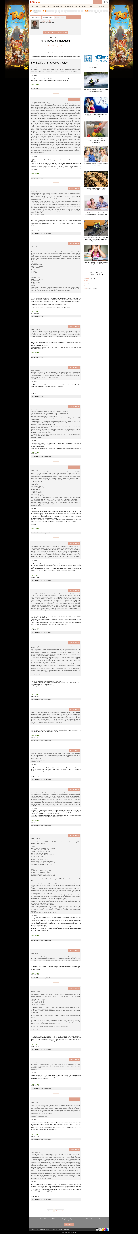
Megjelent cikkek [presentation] (47, 17)
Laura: (91, 288)
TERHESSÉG (43, 6)
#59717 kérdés (74, 1099)
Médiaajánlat (43, 1219)
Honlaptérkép (72, 1219)
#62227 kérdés (74, 642)
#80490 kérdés (74, 367)
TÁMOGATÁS (97, 2)
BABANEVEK (101, 6)
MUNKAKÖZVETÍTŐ (57, 2)
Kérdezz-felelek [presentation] (59, 17)
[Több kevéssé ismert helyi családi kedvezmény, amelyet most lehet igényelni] (96, 203)
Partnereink (81, 1219)
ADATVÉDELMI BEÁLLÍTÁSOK (69, 1232)
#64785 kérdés (74, 467)
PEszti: (86, 283)
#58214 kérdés (74, 1149)
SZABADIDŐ (85, 6)
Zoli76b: (89, 281)
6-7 (101, 10)
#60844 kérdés (74, 835)
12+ (106, 10)
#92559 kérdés (74, 243)
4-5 (98, 10)
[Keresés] (107, 1)
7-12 (104, 10)
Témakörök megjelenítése (55, 46)
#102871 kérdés (74, 188)
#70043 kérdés (74, 406)
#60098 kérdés (74, 988)
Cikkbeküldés (90, 1219)
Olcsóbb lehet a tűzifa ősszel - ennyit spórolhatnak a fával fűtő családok (96, 189)
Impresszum (34, 1219)
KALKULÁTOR (69, 2)
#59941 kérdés (74, 1059)
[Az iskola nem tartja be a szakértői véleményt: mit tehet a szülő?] (96, 154)
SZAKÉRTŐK (46, 2)
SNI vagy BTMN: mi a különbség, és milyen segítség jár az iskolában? (96, 263)
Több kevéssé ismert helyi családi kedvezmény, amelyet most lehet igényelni (96, 214)
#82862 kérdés (74, 326)
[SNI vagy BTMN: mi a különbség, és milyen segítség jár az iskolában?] (96, 253)
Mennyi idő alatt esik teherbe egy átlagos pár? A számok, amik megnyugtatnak (96, 115)
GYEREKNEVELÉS (58, 6)
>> (62, 1210)
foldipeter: (90, 278)
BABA (49, 6)
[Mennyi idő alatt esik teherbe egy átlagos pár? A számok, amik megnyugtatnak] (96, 105)
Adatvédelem (52, 1219)
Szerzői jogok (62, 1219)
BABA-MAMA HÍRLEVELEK (83, 2)
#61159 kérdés (74, 709)
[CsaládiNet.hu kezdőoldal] (35, 2)
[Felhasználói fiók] (104, 1)
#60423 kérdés (74, 950)
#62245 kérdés (74, 590)
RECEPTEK (93, 6)
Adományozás (100, 1219)
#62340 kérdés (74, 543)
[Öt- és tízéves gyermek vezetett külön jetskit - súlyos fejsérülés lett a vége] (96, 80)
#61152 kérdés (74, 750)
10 (76, 10)
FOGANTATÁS (34, 6)
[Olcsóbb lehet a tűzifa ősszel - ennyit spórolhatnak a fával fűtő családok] (96, 179)
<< (48, 1210)
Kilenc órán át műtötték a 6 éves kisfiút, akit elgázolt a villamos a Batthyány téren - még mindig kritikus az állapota (96, 239)
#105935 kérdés (74, 99)
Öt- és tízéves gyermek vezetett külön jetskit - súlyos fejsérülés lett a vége (96, 90)
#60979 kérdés (74, 789)
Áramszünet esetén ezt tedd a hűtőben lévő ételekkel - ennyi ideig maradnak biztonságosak (96, 140)
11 (79, 10)
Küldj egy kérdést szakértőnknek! (55, 32)
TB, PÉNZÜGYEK (68, 6)
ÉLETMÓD (77, 6)
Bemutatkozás (35, 17)
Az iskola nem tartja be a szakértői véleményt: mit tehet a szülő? (96, 164)
